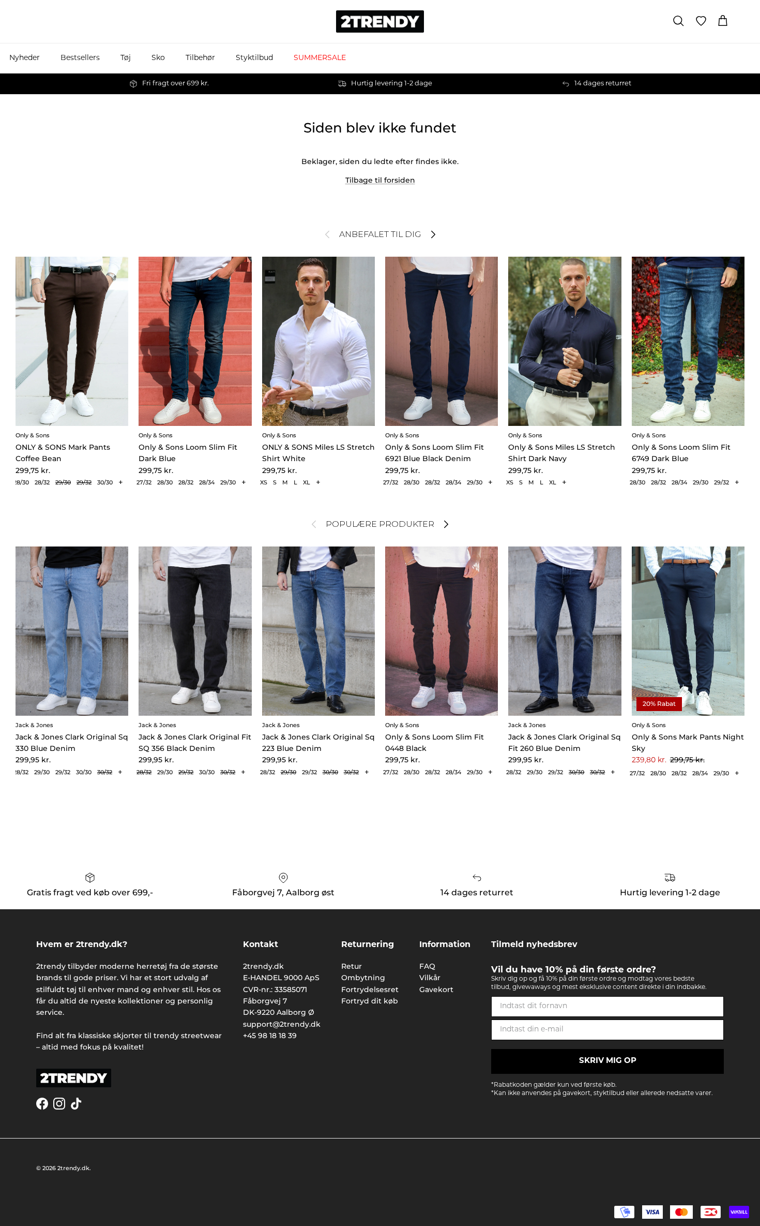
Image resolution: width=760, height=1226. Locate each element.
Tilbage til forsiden (380, 180)
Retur (351, 966)
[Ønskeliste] (701, 21)
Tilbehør (200, 58)
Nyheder (24, 58)
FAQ (427, 966)
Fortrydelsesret (370, 989)
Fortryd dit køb (369, 1001)
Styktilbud (254, 58)
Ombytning (363, 977)
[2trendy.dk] (380, 21)
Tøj (125, 58)
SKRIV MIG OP (607, 1061)
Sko (158, 58)
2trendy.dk (73, 1168)
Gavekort (436, 989)
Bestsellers (80, 58)
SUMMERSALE (320, 58)
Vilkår (429, 977)
